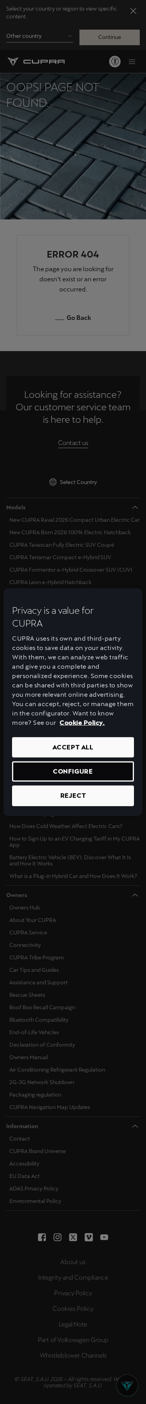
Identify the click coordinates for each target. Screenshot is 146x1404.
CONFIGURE (73, 771)
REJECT (73, 795)
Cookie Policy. (82, 722)
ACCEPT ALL (73, 747)
